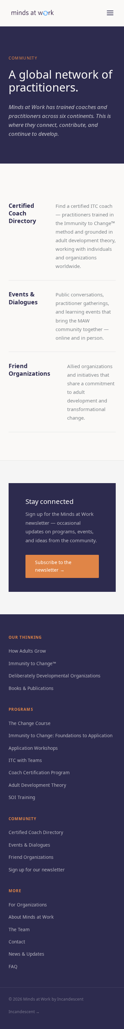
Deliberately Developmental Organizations (55, 675)
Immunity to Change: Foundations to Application (60, 735)
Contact (17, 941)
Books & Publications (31, 688)
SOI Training (22, 797)
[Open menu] (110, 13)
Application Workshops (33, 748)
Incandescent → (24, 1011)
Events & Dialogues (29, 845)
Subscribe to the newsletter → (53, 566)
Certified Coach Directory (36, 832)
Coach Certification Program (39, 772)
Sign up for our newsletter (37, 869)
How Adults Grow (27, 651)
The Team (19, 929)
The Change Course (30, 723)
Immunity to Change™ (32, 663)
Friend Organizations (31, 857)
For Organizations (28, 904)
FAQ (13, 966)
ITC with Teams (25, 760)
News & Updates (26, 954)
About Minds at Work (31, 917)
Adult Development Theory (37, 785)
